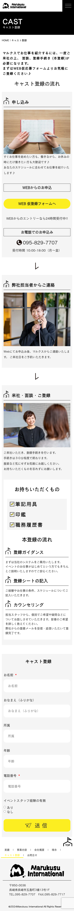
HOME (5, 40)
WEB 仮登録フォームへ (37, 203)
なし (10, 811)
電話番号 (11, 775)
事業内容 (22, 850)
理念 (54, 850)
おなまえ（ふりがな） (20, 700)
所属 (7, 725)
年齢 (7, 750)
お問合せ (32, 855)
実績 (7, 850)
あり (10, 807)
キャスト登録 (12, 855)
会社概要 (39, 850)
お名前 (9, 675)
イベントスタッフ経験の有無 (25, 800)
